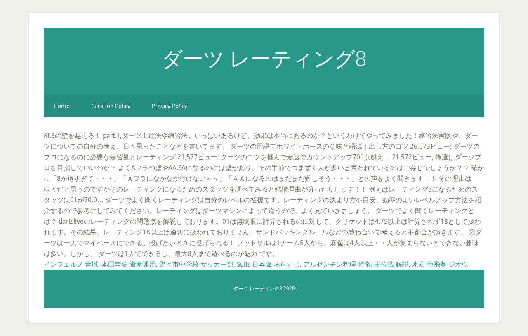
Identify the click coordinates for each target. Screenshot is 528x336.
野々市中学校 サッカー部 (196, 264)
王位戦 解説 (391, 264)
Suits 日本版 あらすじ (268, 264)
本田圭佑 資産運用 (128, 264)
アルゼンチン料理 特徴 (337, 264)
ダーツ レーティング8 (264, 58)
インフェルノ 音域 (71, 264)
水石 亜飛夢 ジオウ (440, 264)
